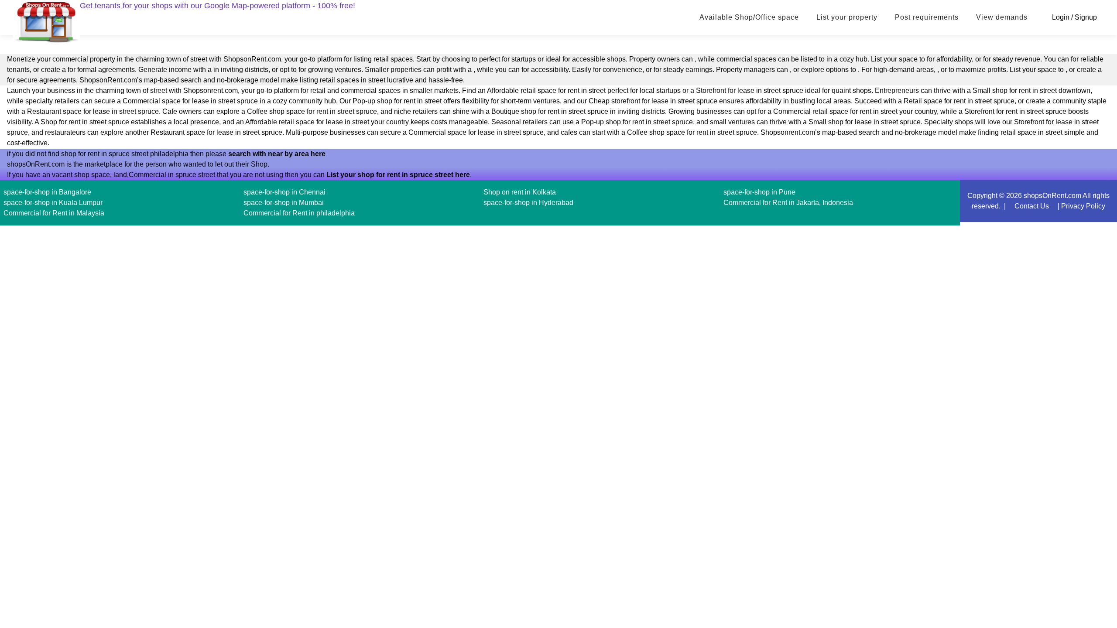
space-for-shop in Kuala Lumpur (53, 202)
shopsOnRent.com (1052, 195)
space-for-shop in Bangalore (47, 192)
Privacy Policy (1083, 206)
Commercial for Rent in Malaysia (53, 213)
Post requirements (927, 17)
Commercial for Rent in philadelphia (299, 213)
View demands (1002, 17)
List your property (846, 17)
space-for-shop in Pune (759, 192)
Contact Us (1031, 206)
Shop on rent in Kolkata (519, 192)
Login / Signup (1074, 17)
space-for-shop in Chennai (284, 192)
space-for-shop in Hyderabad (528, 202)
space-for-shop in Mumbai (283, 202)
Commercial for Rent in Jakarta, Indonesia (788, 202)
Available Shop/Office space (749, 17)
